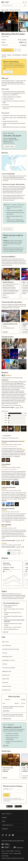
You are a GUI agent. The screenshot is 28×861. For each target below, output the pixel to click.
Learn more (5, 632)
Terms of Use (17, 851)
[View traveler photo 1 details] (6, 343)
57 (19, 553)
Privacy (11, 853)
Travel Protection (5, 853)
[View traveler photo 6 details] (22, 354)
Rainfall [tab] (12, 567)
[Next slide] (25, 283)
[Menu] (25, 2)
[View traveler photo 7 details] (6, 364)
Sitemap (3, 851)
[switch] (18, 755)
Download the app (7, 718)
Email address (8, 788)
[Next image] (18, 764)
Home (2, 10)
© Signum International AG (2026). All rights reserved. (13, 858)
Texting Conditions (17, 853)
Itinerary (9, 55)
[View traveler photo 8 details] (14, 364)
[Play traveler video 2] (14, 343)
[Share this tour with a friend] (19, 50)
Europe (6, 10)
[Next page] (22, 553)
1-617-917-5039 (12, 138)
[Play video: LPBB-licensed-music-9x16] (9, 21)
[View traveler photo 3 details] (22, 343)
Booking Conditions (10, 851)
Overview (4, 55)
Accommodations (16, 55)
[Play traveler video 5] (14, 354)
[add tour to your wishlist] (15, 50)
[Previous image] (15, 764)
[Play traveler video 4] (6, 354)
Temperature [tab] (6, 567)
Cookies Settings (5, 855)
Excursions (24, 55)
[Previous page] (5, 553)
